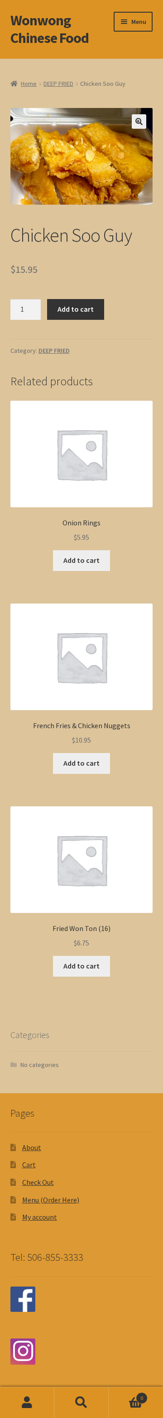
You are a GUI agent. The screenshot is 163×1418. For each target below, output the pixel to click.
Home (29, 84)
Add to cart (76, 309)
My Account (27, 1402)
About (31, 1147)
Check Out (38, 1182)
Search (81, 1402)
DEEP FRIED (58, 84)
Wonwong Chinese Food (49, 29)
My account (39, 1216)
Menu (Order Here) (50, 1199)
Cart (29, 1164)
